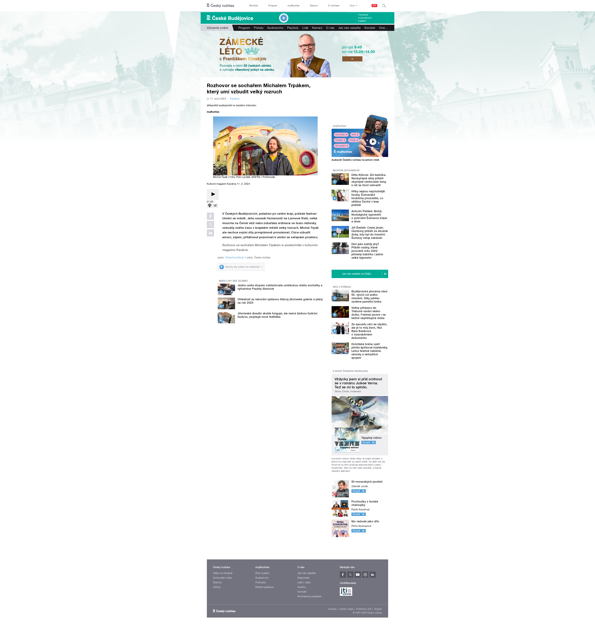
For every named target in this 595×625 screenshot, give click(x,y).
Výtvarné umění (217, 27)
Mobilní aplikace (264, 587)
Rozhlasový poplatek (309, 596)
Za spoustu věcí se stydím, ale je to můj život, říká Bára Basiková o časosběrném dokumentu (369, 331)
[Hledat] (384, 5)
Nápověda (303, 577)
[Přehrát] (213, 194)
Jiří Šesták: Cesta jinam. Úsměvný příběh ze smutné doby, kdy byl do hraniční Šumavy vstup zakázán (369, 232)
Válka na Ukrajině (222, 573)
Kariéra (302, 587)
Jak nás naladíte (349, 27)
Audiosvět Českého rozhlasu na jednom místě (355, 160)
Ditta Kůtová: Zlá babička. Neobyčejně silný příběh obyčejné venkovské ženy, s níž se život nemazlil (368, 180)
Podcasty (260, 582)
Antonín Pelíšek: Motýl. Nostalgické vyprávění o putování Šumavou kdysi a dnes (369, 216)
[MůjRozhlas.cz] (213, 112)
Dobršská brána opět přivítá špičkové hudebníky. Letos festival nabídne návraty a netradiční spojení (369, 350)
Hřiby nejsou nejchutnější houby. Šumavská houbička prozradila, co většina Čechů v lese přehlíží (368, 198)
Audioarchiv (365, 18)
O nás (330, 27)
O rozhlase (333, 5)
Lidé (305, 27)
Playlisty (293, 27)
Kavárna (234, 98)
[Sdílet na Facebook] (210, 216)
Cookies (332, 609)
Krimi (354, 135)
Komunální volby (222, 577)
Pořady (259, 27)
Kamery (362, 21)
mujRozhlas (294, 5)
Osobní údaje (346, 609)
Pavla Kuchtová (235, 257)
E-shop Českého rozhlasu (350, 371)
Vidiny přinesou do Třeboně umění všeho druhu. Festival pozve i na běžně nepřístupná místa (368, 313)
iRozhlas (253, 5)
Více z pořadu (342, 287)
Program (272, 5)
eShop (216, 587)
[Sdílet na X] (210, 224)
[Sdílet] (215, 205)
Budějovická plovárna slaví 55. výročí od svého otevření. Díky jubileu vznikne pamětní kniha (369, 296)
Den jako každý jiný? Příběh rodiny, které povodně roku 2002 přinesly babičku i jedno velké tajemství (367, 250)
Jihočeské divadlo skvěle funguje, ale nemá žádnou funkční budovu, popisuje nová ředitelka (277, 315)
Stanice (314, 5)
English (378, 609)
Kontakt (369, 27)
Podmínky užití (363, 609)
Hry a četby (340, 135)
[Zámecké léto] (297, 54)
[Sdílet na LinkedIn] (210, 233)
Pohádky (339, 140)
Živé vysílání (340, 146)
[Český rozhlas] (220, 5)
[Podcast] (209, 205)
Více (383, 27)
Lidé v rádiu (304, 582)
